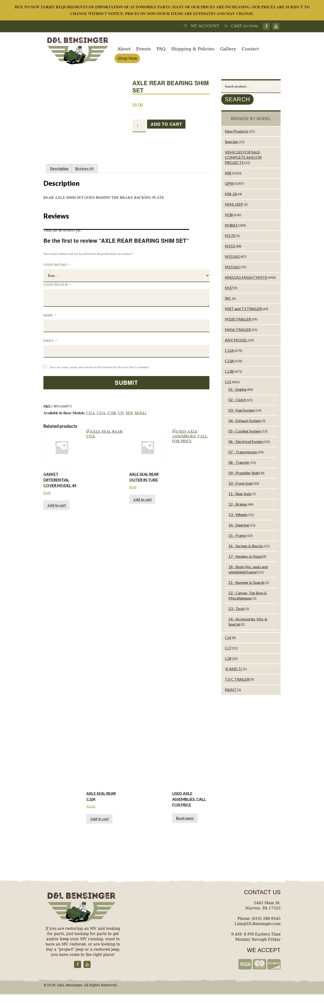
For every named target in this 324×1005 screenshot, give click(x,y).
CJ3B (111, 412)
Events (143, 48)
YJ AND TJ (233, 668)
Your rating (56, 264)
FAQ (161, 48)
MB (228, 173)
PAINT (230, 689)
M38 (129, 412)
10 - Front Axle (240, 483)
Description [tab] (59, 168)
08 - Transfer (239, 462)
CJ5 (121, 412)
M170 (230, 235)
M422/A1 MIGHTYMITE (246, 277)
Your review (57, 284)
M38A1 (141, 412)
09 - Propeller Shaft (244, 472)
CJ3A (101, 412)
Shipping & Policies (192, 48)
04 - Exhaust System (244, 420)
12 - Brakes (237, 504)
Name (49, 315)
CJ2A (90, 412)
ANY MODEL (236, 340)
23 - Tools (236, 608)
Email (50, 340)
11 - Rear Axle (239, 493)
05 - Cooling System (244, 431)
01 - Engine (237, 389)
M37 (229, 287)
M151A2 (232, 267)
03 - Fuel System (241, 410)
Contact (250, 48)
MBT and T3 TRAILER (243, 308)
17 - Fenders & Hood (245, 556)
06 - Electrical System (246, 441)
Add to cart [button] (56, 505)
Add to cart (166, 124)
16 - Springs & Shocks (245, 546)
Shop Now (127, 58)
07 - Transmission (242, 452)
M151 (230, 246)
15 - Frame (237, 535)
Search (237, 99)
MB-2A (231, 193)
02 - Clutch (237, 399)
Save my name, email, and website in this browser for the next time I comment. (99, 367)
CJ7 (228, 648)
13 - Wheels (238, 514)
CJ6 (228, 637)
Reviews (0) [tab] (84, 168)
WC (228, 298)
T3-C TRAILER (237, 679)
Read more (185, 818)
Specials (231, 141)
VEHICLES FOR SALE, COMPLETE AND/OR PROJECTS (243, 157)
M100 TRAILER (238, 319)
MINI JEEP (234, 204)
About (123, 48)
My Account (203, 26)
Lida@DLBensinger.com (258, 923)
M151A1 (232, 256)
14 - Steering (238, 525)
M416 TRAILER (238, 329)
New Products (236, 131)
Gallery (228, 48)
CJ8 (228, 658)
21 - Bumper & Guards (246, 582)
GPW (229, 183)
